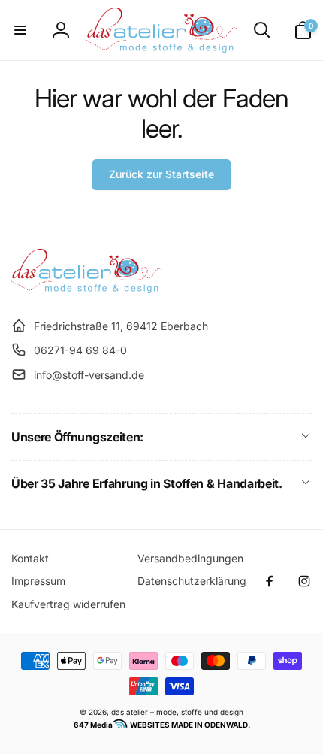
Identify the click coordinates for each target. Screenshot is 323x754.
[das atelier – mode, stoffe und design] (86, 288)
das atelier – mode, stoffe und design (177, 711)
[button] (20, 30)
